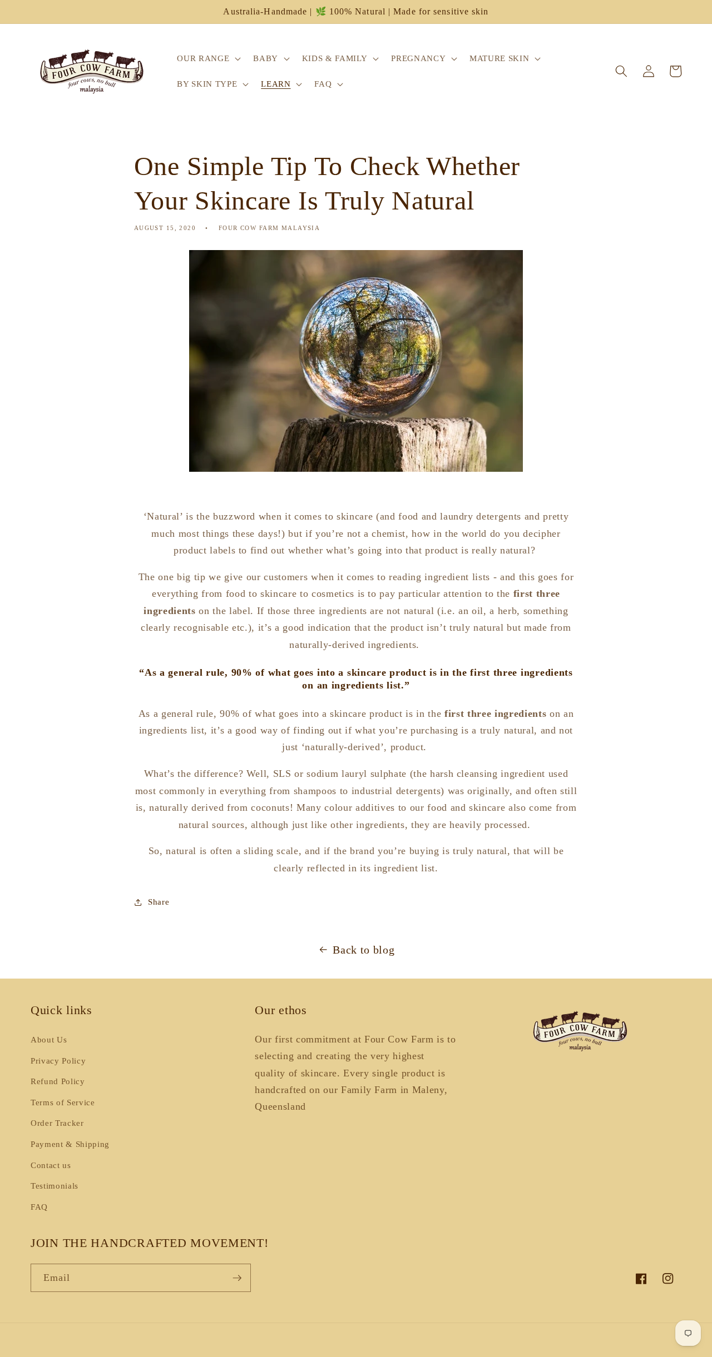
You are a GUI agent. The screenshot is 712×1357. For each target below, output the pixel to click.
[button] (208, 58)
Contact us (51, 1165)
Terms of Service (63, 1102)
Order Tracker (57, 1122)
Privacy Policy (58, 1060)
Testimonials (54, 1185)
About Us (49, 1039)
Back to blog (363, 950)
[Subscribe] (237, 1278)
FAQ (39, 1206)
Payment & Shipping (70, 1144)
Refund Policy (58, 1081)
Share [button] (158, 901)
